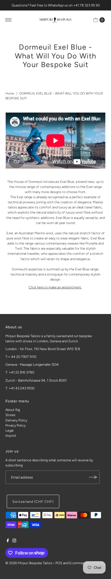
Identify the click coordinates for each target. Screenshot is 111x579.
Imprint (10, 436)
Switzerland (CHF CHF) (32, 502)
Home (9, 93)
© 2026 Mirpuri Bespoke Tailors (28, 563)
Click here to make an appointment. (55, 287)
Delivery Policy (16, 420)
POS (59, 563)
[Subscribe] (93, 477)
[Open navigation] (8, 20)
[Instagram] (14, 541)
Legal (9, 430)
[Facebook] (8, 541)
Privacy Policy (15, 425)
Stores (10, 415)
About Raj (12, 410)
